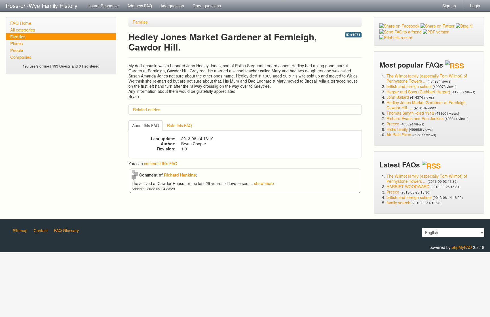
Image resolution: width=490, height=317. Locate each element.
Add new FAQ (139, 6)
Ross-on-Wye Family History (41, 5)
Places (16, 43)
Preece (392, 124)
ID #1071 (353, 34)
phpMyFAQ (462, 247)
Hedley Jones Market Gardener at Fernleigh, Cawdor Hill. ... (426, 105)
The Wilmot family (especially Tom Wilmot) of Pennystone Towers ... (426, 78)
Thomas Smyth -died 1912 (410, 113)
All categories (22, 30)
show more (264, 183)
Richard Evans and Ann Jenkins (414, 118)
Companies (20, 57)
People (16, 50)
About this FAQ (145, 125)
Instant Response (103, 6)
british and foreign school (409, 86)
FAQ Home (20, 23)
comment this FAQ (160, 163)
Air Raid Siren (398, 134)
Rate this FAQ (179, 125)
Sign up (449, 6)
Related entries (146, 109)
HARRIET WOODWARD (407, 186)
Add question (172, 6)
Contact (41, 230)
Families (18, 36)
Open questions (207, 6)
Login (475, 6)
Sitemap (20, 230)
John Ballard (397, 97)
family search (398, 202)
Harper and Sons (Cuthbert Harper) (418, 92)
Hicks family (397, 129)
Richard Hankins (180, 175)
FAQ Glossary (66, 230)
